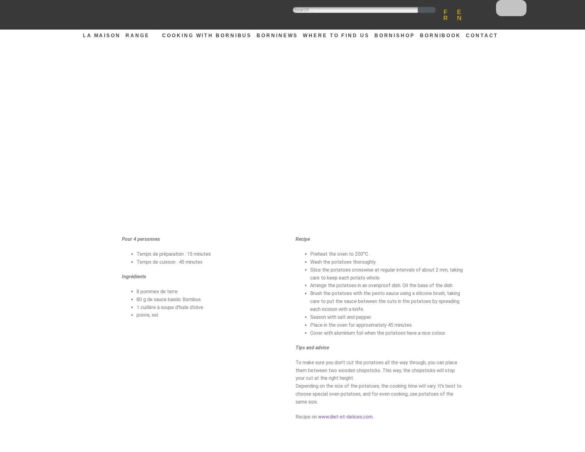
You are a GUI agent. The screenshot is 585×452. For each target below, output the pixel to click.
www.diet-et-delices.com (345, 417)
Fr (445, 15)
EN (459, 15)
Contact (482, 35)
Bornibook (440, 35)
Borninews (277, 35)
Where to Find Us (336, 35)
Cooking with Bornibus (207, 35)
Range (138, 35)
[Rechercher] (426, 10)
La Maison (102, 35)
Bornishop (394, 35)
